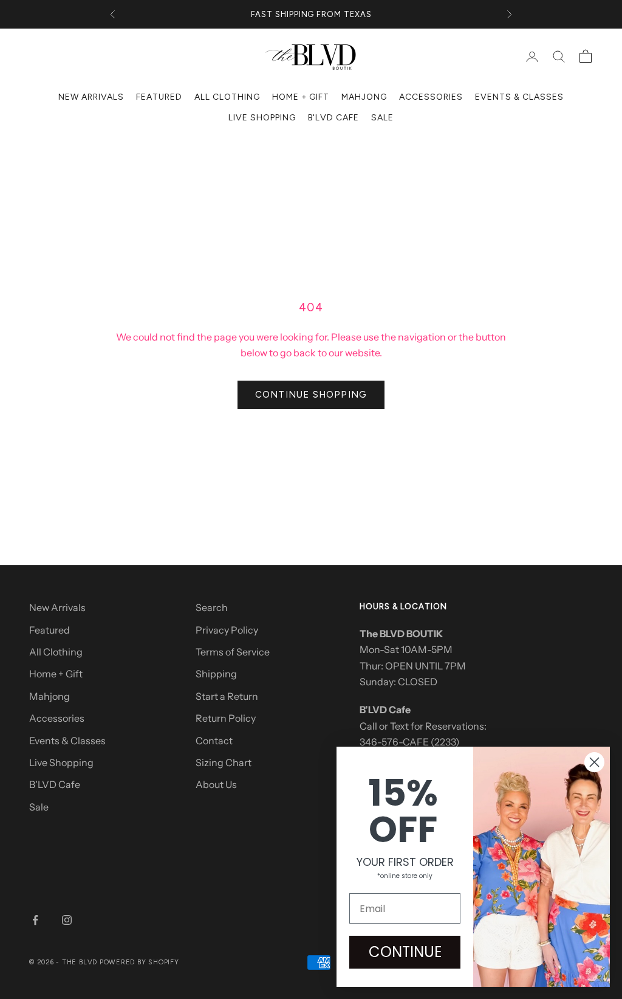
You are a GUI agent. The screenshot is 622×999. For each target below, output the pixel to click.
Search (212, 607)
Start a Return (227, 696)
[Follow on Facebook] (35, 920)
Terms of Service (233, 652)
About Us (216, 784)
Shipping (216, 674)
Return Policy (226, 718)
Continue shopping (311, 394)
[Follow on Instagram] (67, 920)
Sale (382, 117)
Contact (214, 741)
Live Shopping (262, 117)
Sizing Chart (223, 762)
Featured (159, 97)
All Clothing (227, 97)
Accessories (431, 97)
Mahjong (364, 97)
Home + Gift (301, 97)
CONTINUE (405, 952)
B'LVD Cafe (334, 117)
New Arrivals (91, 97)
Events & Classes (519, 97)
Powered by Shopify (139, 962)
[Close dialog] (594, 762)
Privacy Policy (227, 630)
